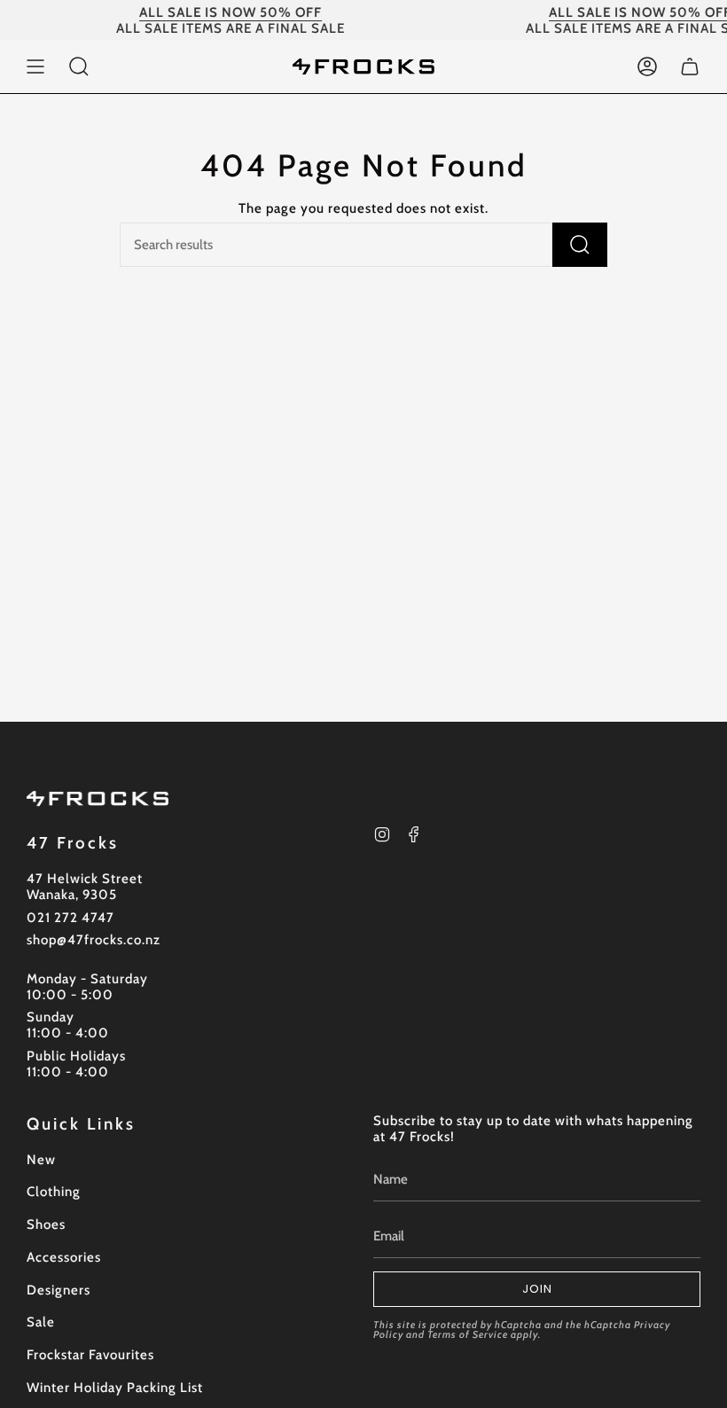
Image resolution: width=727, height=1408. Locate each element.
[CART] (689, 66)
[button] (79, 66)
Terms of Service (467, 1334)
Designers (58, 1290)
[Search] (579, 245)
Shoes (46, 1224)
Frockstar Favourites (90, 1355)
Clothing (54, 1192)
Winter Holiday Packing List (115, 1388)
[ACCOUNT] (647, 66)
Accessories (64, 1257)
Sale (41, 1322)
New (41, 1160)
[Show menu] (35, 66)
